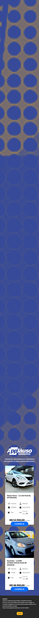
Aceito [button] (20, 613)
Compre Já (19, 524)
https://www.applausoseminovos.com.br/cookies (15, 608)
